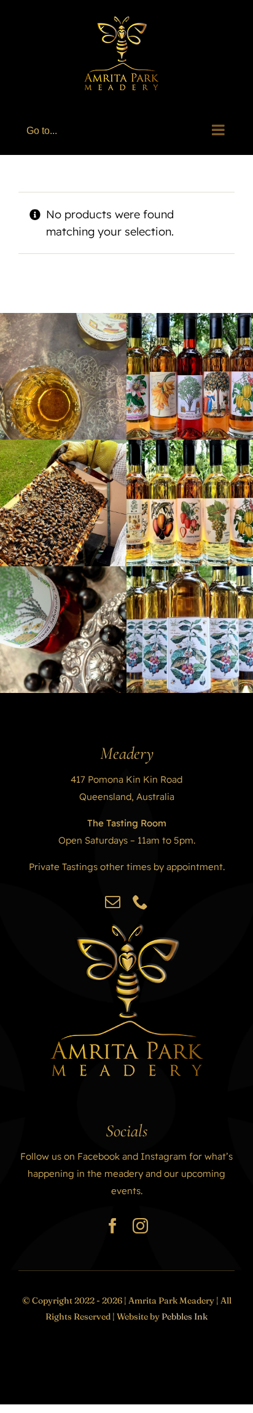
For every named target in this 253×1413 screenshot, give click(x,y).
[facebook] (112, 1225)
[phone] (140, 901)
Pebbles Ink (185, 1316)
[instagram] (140, 1225)
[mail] (112, 901)
